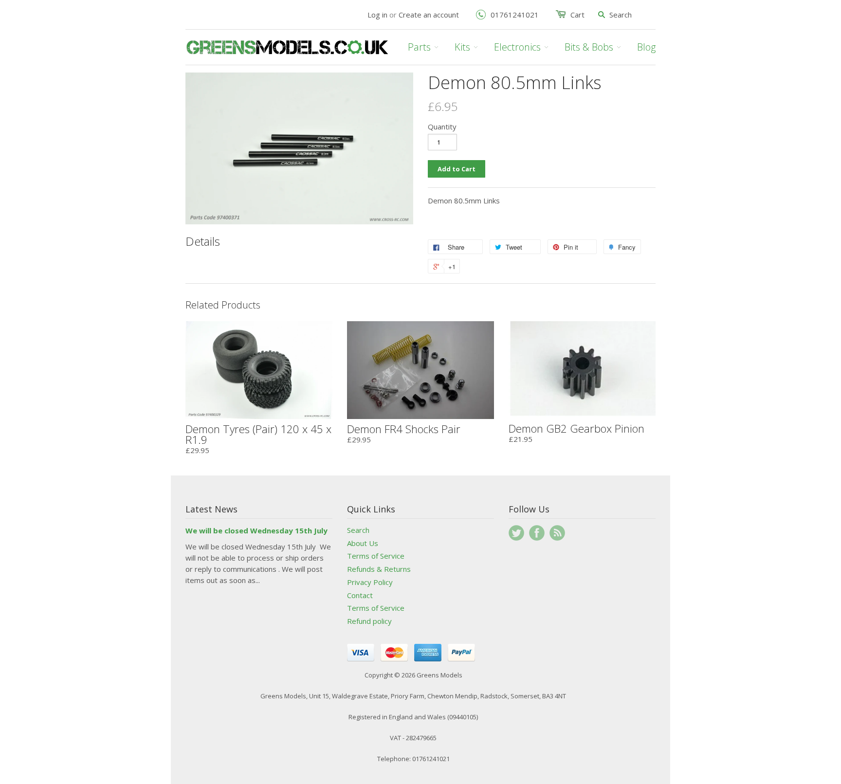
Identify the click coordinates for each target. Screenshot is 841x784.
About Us (362, 543)
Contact (360, 595)
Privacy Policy (370, 582)
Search (358, 530)
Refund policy (369, 621)
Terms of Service (375, 556)
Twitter (516, 533)
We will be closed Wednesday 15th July (256, 530)
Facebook (537, 533)
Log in (377, 14)
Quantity (442, 126)
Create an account (429, 14)
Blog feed (557, 533)
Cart (577, 14)
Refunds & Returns (379, 569)
